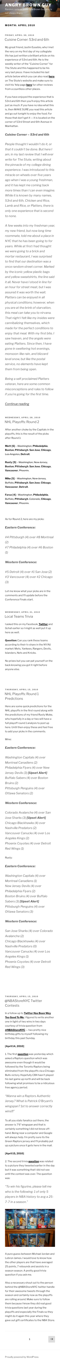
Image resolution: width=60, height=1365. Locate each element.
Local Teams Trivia (19, 616)
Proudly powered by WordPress (21, 1356)
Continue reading (17, 404)
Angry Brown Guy (28, 5)
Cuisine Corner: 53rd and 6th (27, 40)
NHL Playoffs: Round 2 (22, 422)
